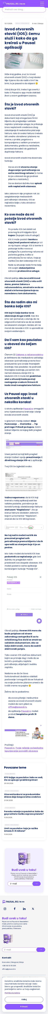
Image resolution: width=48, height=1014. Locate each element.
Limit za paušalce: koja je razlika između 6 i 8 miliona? (21, 829)
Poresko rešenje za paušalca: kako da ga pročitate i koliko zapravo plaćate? (24, 812)
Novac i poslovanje (22, 23)
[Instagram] (5, 909)
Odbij (24, 999)
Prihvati (24, 1006)
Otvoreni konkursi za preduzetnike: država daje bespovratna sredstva (22, 795)
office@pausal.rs (17, 707)
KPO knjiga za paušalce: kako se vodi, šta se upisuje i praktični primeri (23, 778)
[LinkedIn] (24, 909)
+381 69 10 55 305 (9, 966)
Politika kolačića (12, 993)
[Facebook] (14, 909)
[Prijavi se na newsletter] (36, 883)
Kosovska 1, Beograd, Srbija (13, 962)
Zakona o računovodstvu (29, 354)
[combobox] (24, 9)
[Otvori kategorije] (42, 5)
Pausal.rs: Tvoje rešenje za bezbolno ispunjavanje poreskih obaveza (24, 749)
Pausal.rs (28, 408)
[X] (33, 909)
